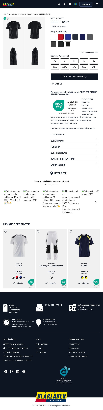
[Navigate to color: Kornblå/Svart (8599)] (20, 277)
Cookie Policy (74, 344)
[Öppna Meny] (97, 4)
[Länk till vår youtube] (24, 371)
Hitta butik (60, 173)
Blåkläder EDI (42, 344)
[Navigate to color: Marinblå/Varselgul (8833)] (82, 277)
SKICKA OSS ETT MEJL (53, 305)
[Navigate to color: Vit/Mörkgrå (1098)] (13, 277)
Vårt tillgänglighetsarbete (15, 348)
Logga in (86, 4)
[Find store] (64, 4)
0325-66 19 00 (13, 307)
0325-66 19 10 (13, 312)
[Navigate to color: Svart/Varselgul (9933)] (86, 277)
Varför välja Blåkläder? (13, 344)
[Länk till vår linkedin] (18, 371)
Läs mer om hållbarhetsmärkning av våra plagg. (73, 128)
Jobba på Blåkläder (11, 352)
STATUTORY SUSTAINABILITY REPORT (17, 360)
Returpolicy (74, 348)
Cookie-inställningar (78, 356)
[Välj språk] (75, 4)
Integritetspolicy (77, 352)
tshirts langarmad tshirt (28, 14)
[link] (19, 258)
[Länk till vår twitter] (12, 371)
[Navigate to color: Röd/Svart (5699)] (17, 277)
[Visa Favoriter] (70, 4)
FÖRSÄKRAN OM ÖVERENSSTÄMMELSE (18, 356)
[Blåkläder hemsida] (8, 4)
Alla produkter (13, 14)
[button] (13, 202)
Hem (4, 14)
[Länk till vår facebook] (6, 371)
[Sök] (59, 4)
